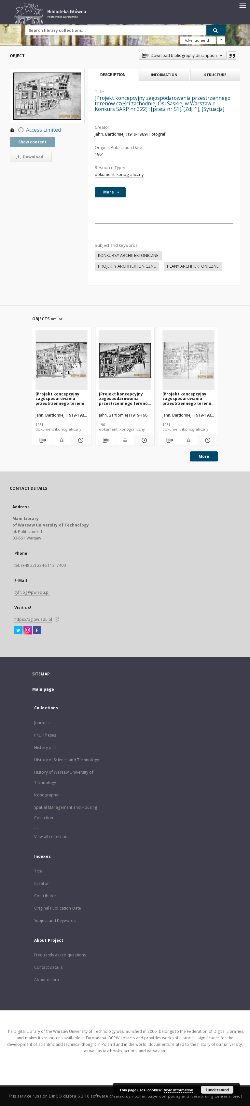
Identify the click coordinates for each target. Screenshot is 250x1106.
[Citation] (232, 55)
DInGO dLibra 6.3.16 (69, 1096)
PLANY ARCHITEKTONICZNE (193, 266)
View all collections (51, 836)
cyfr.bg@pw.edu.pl (31, 592)
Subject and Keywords (55, 920)
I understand (217, 1090)
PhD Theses (45, 735)
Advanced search (197, 40)
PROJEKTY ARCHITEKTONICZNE (127, 266)
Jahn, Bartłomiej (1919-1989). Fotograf (130, 134)
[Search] (215, 30)
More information (178, 1089)
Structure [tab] (215, 74)
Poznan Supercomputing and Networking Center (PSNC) (187, 1096)
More (204, 456)
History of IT (45, 747)
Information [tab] (164, 74)
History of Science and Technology (66, 760)
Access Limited (43, 130)
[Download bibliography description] (42, 440)
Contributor (45, 896)
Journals (41, 723)
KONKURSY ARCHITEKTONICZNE (128, 255)
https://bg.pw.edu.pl (33, 619)
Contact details (48, 967)
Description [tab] (112, 75)
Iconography (46, 795)
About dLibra (46, 979)
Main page (43, 689)
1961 (99, 154)
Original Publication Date (57, 908)
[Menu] (242, 5)
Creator (41, 883)
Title (38, 871)
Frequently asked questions (60, 955)
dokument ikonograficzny (119, 174)
